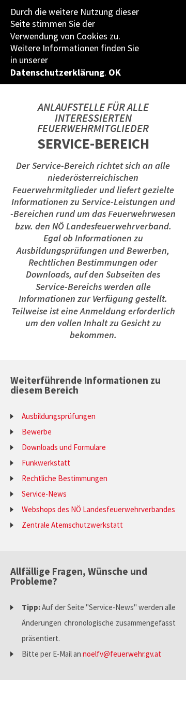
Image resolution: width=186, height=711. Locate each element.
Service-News (44, 494)
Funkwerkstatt (46, 463)
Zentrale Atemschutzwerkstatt (72, 525)
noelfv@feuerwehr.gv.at (122, 654)
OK (115, 72)
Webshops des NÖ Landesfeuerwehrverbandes (98, 509)
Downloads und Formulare (64, 447)
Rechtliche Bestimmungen (64, 478)
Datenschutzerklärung (57, 72)
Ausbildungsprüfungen (59, 416)
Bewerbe (37, 432)
